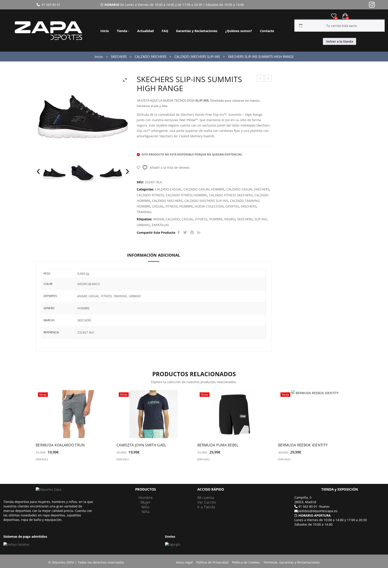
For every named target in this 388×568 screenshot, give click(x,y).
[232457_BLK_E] (54, 173)
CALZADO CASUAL (168, 189)
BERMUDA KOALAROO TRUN (60, 445)
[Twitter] (185, 232)
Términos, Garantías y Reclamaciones (291, 562)
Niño (145, 507)
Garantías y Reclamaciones (196, 31)
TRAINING (144, 212)
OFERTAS (232, 206)
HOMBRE (186, 206)
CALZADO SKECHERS (150, 56)
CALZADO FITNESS (150, 195)
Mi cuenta (205, 497)
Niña (146, 511)
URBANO (143, 225)
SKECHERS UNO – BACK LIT (260, 79)
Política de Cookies (246, 562)
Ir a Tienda (206, 507)
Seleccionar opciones (55, 461)
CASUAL (158, 206)
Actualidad (145, 31)
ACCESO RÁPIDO (210, 489)
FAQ (165, 31)
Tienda (122, 31)
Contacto (267, 31)
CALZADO (173, 219)
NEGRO (229, 219)
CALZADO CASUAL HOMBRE (204, 189)
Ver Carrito (206, 502)
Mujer (145, 502)
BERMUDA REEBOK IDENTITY (303, 445)
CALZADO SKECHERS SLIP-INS (197, 56)
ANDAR (158, 219)
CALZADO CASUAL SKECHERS (247, 189)
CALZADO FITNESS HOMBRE (186, 195)
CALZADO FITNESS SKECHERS (231, 195)
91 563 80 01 (50, 4)
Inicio (104, 31)
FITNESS (171, 206)
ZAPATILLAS (160, 225)
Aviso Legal (184, 562)
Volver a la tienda (339, 41)
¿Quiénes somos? (238, 31)
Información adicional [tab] (153, 255)
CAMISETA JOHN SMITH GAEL (141, 445)
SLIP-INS (260, 219)
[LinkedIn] (198, 232)
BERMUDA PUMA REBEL (217, 445)
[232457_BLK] (83, 173)
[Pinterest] (192, 232)
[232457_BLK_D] (111, 173)
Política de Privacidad (212, 562)
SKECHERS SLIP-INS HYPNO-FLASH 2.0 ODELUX (268, 79)
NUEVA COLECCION (209, 206)
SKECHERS (119, 56)
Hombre (146, 497)
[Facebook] (179, 232)
